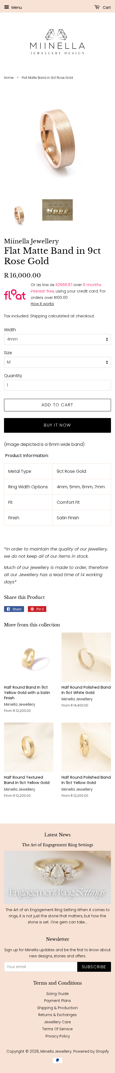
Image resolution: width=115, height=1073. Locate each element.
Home (9, 77)
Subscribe (94, 967)
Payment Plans (57, 1000)
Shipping (38, 316)
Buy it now (57, 425)
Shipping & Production (57, 1007)
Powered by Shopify (91, 1051)
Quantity (13, 376)
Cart (106, 7)
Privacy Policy (57, 1036)
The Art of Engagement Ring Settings (57, 845)
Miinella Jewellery (55, 1051)
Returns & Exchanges (57, 1014)
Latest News (57, 834)
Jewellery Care (57, 1022)
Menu (16, 7)
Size (8, 353)
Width (10, 330)
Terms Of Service (57, 1029)
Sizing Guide (57, 993)
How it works (42, 303)
